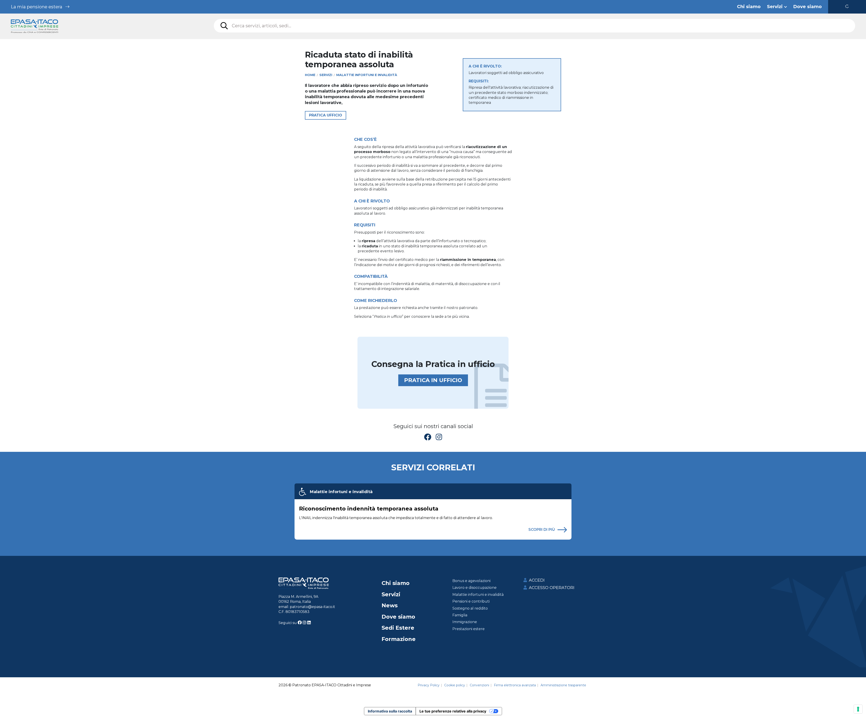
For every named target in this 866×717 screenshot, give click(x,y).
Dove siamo (398, 616)
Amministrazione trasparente (563, 685)
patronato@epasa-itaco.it (312, 607)
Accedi (537, 580)
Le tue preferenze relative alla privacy (452, 711)
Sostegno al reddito (470, 608)
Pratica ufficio (325, 115)
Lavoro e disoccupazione (474, 587)
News (390, 605)
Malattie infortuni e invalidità (341, 491)
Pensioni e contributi (471, 601)
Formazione (399, 639)
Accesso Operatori (551, 587)
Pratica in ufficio (433, 380)
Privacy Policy (429, 685)
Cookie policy (454, 685)
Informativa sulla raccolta (390, 711)
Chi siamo (396, 583)
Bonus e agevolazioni (471, 581)
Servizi (391, 594)
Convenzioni (479, 685)
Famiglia (459, 615)
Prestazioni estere (468, 629)
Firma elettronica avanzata (515, 685)
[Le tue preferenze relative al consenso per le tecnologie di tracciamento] (858, 709)
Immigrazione (464, 622)
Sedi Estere (398, 627)
